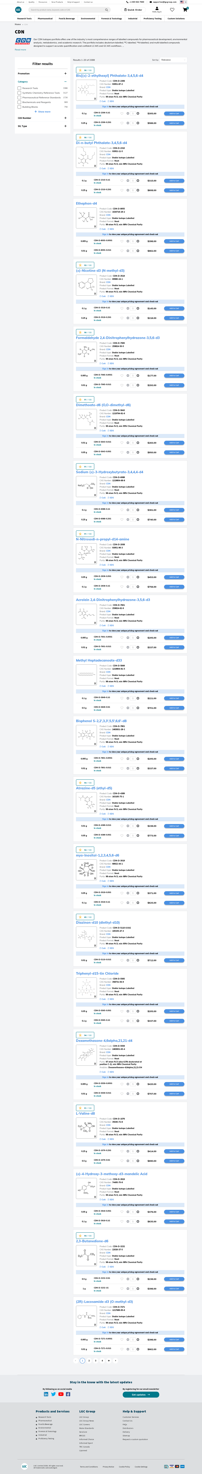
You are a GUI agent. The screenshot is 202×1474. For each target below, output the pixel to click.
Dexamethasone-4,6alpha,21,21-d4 (104, 1041)
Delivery (126, 1432)
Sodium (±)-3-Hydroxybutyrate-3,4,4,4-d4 (109, 472)
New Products (57, 2)
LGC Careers (84, 1424)
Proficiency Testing (46, 1438)
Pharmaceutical (45, 1420)
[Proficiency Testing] (36, 1439)
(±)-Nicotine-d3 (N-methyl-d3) (100, 270)
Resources (43, 2)
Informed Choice (86, 1439)
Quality (31, 2)
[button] (43, 73)
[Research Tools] (36, 1417)
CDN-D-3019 (119, 860)
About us (20, 2)
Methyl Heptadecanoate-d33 (99, 660)
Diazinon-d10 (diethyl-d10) (98, 922)
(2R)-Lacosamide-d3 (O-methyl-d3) (104, 1302)
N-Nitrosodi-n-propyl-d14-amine (102, 539)
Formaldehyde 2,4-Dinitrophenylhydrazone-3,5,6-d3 (118, 338)
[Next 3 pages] (109, 1360)
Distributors (128, 1428)
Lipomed (83, 1450)
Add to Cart (174, 113)
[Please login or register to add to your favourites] (122, 113)
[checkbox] (19, 88)
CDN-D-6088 (119, 477)
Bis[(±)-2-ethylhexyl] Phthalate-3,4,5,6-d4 (109, 76)
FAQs (125, 1424)
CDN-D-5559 (119, 1046)
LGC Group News (86, 1420)
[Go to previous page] (76, 1360)
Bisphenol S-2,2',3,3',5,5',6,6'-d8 (101, 721)
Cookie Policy (124, 1466)
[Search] (106, 9)
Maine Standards (86, 1428)
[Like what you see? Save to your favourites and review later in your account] (172, 9)
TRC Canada (84, 1447)
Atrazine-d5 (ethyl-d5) (94, 788)
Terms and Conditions (89, 1466)
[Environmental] (36, 1428)
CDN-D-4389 (119, 793)
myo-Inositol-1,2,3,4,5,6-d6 (97, 855)
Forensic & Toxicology (47, 1431)
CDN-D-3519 (119, 276)
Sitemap (126, 1435)
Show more (44, 111)
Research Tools (44, 1417)
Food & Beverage (45, 1424)
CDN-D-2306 (119, 81)
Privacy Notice (108, 1466)
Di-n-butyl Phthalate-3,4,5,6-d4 (101, 143)
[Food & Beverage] (36, 1424)
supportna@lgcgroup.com (165, 2)
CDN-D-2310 (119, 148)
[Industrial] (36, 1435)
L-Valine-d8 (85, 1113)
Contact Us (127, 1420)
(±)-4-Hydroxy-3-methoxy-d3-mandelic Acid (111, 1174)
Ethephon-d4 (86, 203)
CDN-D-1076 (119, 1119)
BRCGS (82, 1435)
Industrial (42, 1435)
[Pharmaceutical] (36, 1421)
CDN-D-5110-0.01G (122, 928)
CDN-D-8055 (119, 208)
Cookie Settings (141, 1466)
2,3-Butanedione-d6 (92, 1241)
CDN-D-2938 (119, 544)
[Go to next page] (115, 1360)
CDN (108, 87)
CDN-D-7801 (119, 726)
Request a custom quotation (135, 1439)
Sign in (105, 106)
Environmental (44, 1428)
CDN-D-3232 (119, 1246)
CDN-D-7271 (119, 1307)
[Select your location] (183, 2)
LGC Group (84, 1417)
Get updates (139, 1394)
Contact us (88, 2)
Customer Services (131, 1417)
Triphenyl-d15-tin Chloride (97, 973)
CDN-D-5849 (119, 665)
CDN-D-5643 (119, 410)
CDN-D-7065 (119, 343)
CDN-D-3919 (119, 1179)
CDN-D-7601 (119, 605)
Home (18, 24)
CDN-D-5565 (119, 979)
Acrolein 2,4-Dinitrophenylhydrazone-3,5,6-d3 (113, 600)
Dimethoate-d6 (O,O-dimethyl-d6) (103, 405)
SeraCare (83, 1432)
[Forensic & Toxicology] (36, 1431)
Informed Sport (86, 1443)
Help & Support (73, 2)
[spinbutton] (133, 113)
